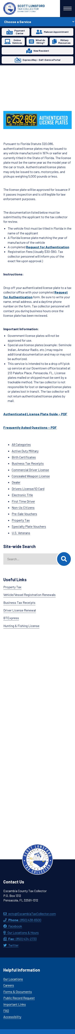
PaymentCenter (19, 32)
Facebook (15, 926)
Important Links (14, 1004)
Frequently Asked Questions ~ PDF (30, 427)
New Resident (41, 50)
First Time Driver (23, 501)
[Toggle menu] (67, 8)
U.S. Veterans (21, 533)
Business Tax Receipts (28, 463)
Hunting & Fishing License (21, 626)
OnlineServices (17, 41)
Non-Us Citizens (23, 507)
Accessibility (12, 1017)
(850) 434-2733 (22, 939)
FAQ (6, 1010)
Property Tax (21, 520)
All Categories (21, 444)
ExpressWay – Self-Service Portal (41, 59)
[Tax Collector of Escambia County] (37, 859)
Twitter (13, 945)
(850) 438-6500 (24, 920)
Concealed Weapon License (31, 476)
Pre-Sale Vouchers (24, 514)
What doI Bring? (40, 41)
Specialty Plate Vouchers (29, 526)
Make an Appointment (56, 31)
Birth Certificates (24, 457)
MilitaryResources (64, 41)
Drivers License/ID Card (28, 489)
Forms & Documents (17, 992)
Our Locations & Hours (23, 932)
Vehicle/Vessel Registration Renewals (29, 595)
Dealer (16, 482)
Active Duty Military (25, 451)
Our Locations (13, 979)
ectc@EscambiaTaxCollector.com (32, 914)
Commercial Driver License (30, 470)
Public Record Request (19, 998)
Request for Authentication (47, 247)
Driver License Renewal (19, 610)
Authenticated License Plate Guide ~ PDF (35, 414)
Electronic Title (22, 495)
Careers (8, 985)
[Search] (64, 559)
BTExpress (11, 618)
